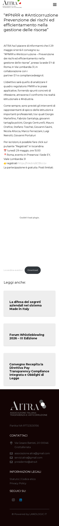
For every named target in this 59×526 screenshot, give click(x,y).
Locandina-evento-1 (13, 270)
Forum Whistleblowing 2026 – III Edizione (26, 336)
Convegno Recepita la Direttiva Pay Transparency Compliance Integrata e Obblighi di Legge (29, 371)
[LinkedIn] (20, 500)
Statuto (14, 479)
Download (33, 270)
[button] (55, 4)
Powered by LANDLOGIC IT (30, 514)
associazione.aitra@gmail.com (32, 453)
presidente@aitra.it (26, 461)
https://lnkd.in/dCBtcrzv (32, 163)
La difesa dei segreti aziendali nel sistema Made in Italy (25, 305)
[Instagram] (13, 500)
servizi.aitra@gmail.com (28, 457)
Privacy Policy (18, 483)
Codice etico (28, 479)
